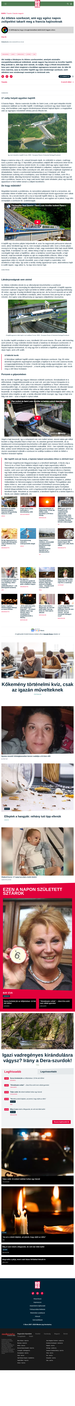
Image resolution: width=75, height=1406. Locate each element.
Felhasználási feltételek (37, 1309)
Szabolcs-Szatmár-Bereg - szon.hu (54, 1350)
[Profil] (71, 3)
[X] (2, 76)
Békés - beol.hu (21, 1345)
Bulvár (65, 1334)
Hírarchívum (37, 1299)
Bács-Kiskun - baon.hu (23, 1340)
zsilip (34, 54)
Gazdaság (47, 1334)
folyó (3, 37)
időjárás (6, 1006)
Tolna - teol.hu (49, 1353)
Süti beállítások (38, 1320)
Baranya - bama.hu (22, 1343)
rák (11, 1104)
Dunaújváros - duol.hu (22, 1353)
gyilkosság (13, 1094)
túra (37, 1065)
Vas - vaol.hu (49, 1355)
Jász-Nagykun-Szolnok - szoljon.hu (55, 1340)
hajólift (13, 54)
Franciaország (5, 54)
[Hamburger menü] (4, 3)
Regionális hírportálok (24, 1334)
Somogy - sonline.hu (51, 1348)
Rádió (31, 1336)
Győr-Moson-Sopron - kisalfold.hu (25, 1358)
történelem (37, 694)
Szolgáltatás (21, 1336)
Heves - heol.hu (21, 1363)
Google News (48, 634)
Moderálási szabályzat (37, 1313)
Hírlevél (37, 1316)
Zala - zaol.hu (49, 1360)
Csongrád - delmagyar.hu (23, 1350)
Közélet (37, 1334)
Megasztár (13, 1115)
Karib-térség (5, 270)
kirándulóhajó (20, 54)
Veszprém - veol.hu (51, 1358)
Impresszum (37, 1302)
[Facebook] (7, 76)
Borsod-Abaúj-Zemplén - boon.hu (25, 1348)
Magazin (57, 1334)
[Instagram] (37, 1293)
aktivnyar (28, 54)
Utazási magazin (18, 13)
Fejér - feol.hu (20, 1355)
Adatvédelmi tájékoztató (37, 1306)
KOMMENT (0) (65, 76)
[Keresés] (68, 3)
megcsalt (5, 1262)
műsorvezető (6, 996)
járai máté (43, 1006)
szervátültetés (6, 879)
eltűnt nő (4, 759)
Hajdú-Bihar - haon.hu (22, 1360)
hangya (6, 820)
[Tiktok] (33, 1293)
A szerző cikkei (66, 82)
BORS (3, 13)
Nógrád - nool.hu (50, 1345)
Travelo (9, 13)
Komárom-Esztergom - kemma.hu (54, 1343)
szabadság (4, 93)
